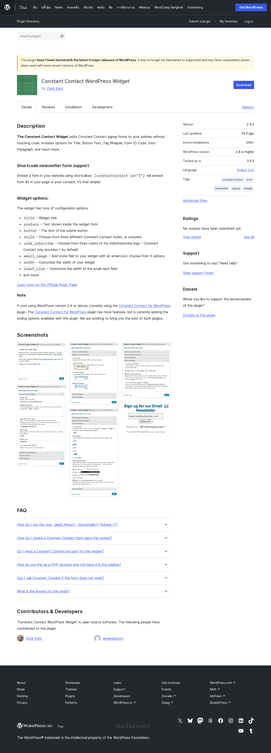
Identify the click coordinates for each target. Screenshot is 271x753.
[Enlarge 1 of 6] (60, 348)
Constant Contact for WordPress (144, 306)
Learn (117, 682)
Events (166, 689)
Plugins (70, 696)
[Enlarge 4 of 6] (113, 414)
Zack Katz (55, 88)
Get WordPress (251, 7)
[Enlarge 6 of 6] (165, 407)
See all (249, 237)
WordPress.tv (124, 702)
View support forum (198, 273)
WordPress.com (223, 682)
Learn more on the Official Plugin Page (47, 285)
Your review (192, 237)
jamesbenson (113, 638)
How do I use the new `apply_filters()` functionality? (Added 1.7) (67, 525)
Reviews (48, 107)
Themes (71, 689)
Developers (121, 696)
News (21, 689)
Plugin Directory (28, 21)
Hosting (22, 696)
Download (243, 85)
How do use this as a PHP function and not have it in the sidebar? (69, 565)
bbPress (217, 696)
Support (248, 107)
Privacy (22, 702)
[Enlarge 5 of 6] (165, 348)
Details (26, 107)
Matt (215, 689)
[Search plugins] (62, 36)
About (21, 682)
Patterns (71, 702)
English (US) (245, 170)
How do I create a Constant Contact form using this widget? (64, 538)
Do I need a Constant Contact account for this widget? (60, 551)
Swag (167, 702)
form (249, 179)
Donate (169, 696)
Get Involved (171, 682)
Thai (60, 726)
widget (248, 188)
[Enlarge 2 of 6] (60, 390)
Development (102, 107)
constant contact (232, 179)
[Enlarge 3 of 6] (113, 348)
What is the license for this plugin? (43, 591)
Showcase (72, 682)
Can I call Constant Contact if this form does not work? (60, 578)
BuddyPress (220, 702)
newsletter (221, 188)
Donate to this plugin (199, 315)
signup (236, 188)
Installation (73, 107)
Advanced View (195, 200)
